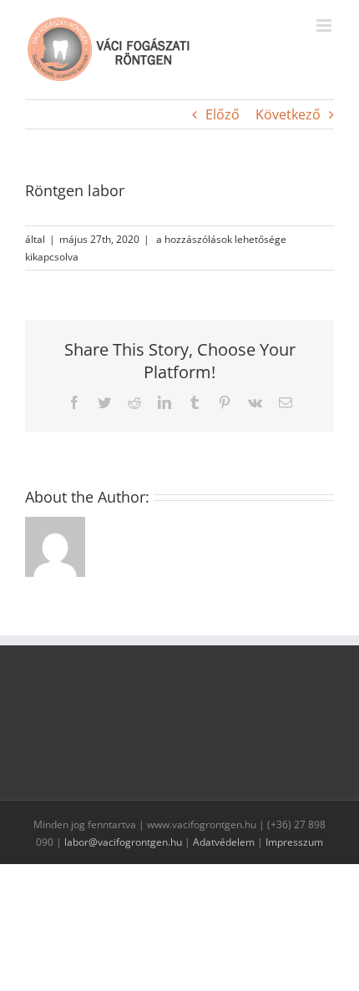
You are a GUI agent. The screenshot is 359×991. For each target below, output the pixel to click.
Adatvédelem (224, 842)
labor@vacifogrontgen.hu (123, 842)
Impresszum (294, 842)
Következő (288, 114)
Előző (222, 114)
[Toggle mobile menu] (325, 25)
